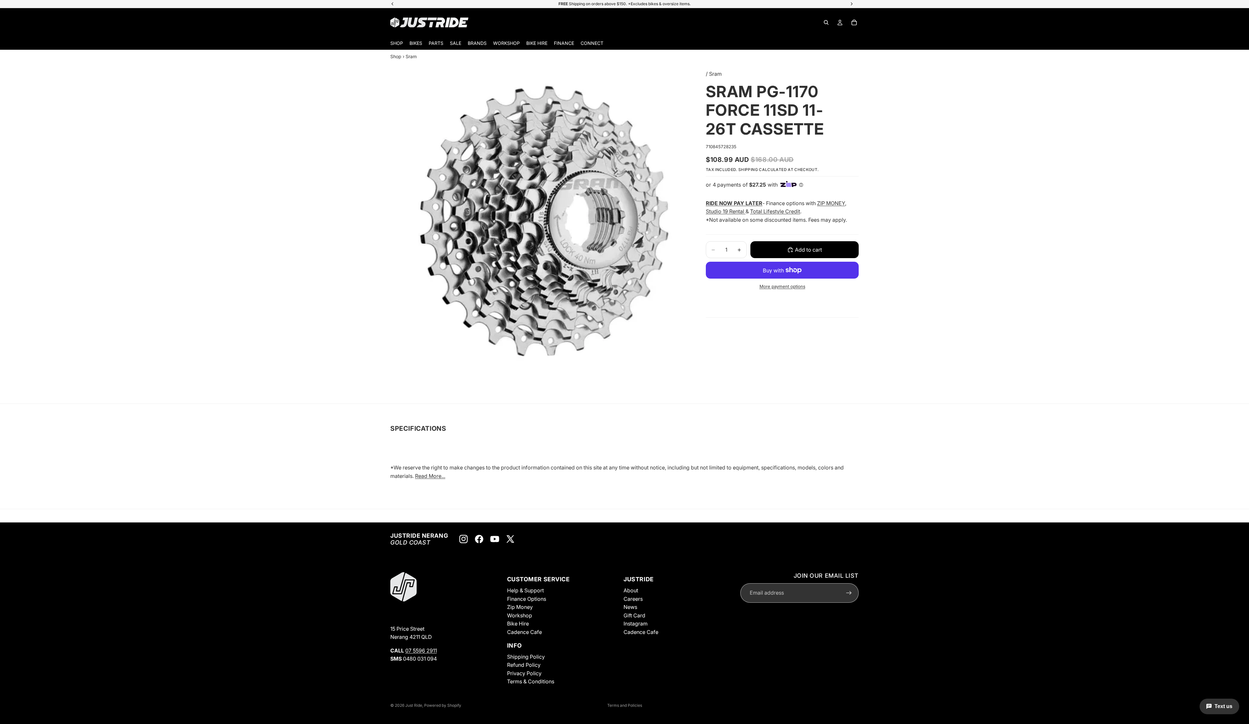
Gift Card (634, 615)
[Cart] (854, 22)
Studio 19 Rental (725, 211)
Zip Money (520, 607)
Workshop (519, 615)
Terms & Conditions (530, 681)
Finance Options (526, 599)
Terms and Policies (624, 705)
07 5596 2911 (421, 650)
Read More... (430, 476)
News (630, 607)
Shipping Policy (526, 656)
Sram (411, 56)
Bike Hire (518, 623)
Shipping (748, 169)
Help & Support (525, 590)
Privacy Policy (524, 673)
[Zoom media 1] (546, 222)
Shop (395, 56)
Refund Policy (524, 665)
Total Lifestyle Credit (775, 211)
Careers (633, 599)
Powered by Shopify (442, 705)
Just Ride (413, 705)
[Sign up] (849, 593)
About (631, 590)
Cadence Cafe (524, 632)
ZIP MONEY (831, 203)
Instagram (636, 623)
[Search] (826, 22)
